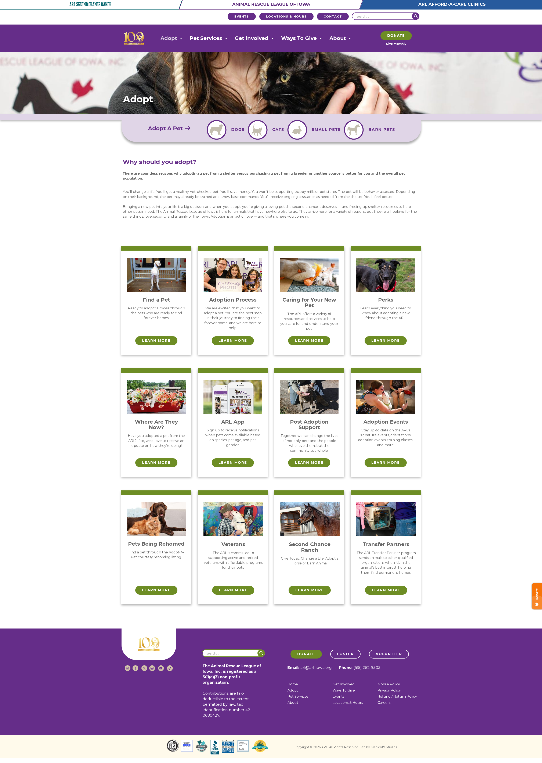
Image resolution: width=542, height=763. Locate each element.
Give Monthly (396, 44)
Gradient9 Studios (384, 747)
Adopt (168, 38)
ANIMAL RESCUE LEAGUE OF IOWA (271, 4)
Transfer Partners (386, 544)
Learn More (156, 341)
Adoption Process (233, 300)
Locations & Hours (348, 703)
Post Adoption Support (309, 424)
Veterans (233, 544)
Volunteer (389, 654)
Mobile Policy (388, 684)
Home (293, 684)
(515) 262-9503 (367, 667)
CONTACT (333, 16)
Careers (383, 703)
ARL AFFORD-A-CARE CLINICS (451, 4)
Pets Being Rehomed (156, 544)
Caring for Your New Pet (309, 302)
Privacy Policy (389, 690)
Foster (345, 654)
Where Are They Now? (156, 424)
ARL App (233, 422)
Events (338, 697)
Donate (396, 36)
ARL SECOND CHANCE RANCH (90, 4)
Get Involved (251, 38)
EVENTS (241, 16)
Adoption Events (386, 422)
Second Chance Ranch (309, 547)
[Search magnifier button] (415, 16)
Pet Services (206, 38)
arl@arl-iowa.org (316, 667)
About (337, 38)
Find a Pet (156, 300)
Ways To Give (299, 38)
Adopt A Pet (166, 128)
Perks (385, 300)
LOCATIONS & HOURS (286, 16)
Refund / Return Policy (397, 697)
